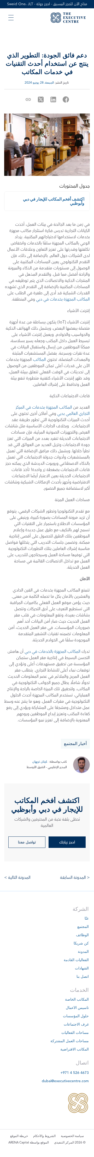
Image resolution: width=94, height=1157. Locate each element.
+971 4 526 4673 (74, 1073)
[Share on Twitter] (40, 99)
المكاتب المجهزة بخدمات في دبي (63, 299)
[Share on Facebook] (66, 99)
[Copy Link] (28, 99)
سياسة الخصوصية (72, 1136)
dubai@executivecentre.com (65, 1081)
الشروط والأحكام (44, 1136)
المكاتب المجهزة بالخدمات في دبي (52, 651)
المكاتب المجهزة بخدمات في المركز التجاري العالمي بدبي (52, 410)
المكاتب (39, 359)
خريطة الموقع (19, 1136)
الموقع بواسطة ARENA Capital (28, 1142)
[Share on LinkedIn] (53, 99)
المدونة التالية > (17, 877)
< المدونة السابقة (74, 877)
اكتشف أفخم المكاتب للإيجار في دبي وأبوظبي (53, 201)
